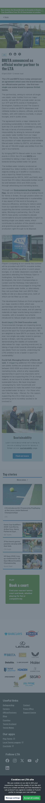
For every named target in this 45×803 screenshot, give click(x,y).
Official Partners (9, 713)
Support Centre (29, 713)
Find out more (22, 456)
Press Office (28, 709)
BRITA (29, 156)
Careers (6, 709)
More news (21, 480)
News (7, 17)
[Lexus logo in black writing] (22, 644)
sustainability (26, 448)
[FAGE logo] (31, 634)
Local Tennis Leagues (12, 742)
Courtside (7, 746)
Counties (6, 720)
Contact (26, 705)
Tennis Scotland (9, 724)
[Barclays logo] (13, 634)
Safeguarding (8, 705)
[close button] (42, 11)
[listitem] (10, 655)
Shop (5, 716)
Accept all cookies (31, 798)
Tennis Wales (8, 728)
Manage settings (13, 798)
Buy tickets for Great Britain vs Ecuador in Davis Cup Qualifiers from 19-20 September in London (21, 11)
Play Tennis (7, 739)
